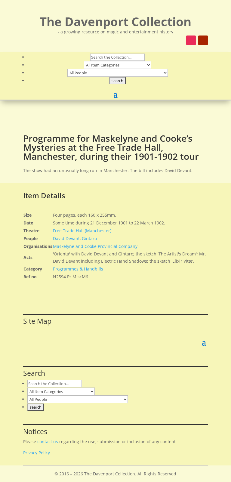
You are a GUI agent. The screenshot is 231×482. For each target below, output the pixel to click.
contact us (47, 441)
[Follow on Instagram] (191, 40)
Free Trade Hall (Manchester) (82, 230)
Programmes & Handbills (78, 269)
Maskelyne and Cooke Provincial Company (95, 246)
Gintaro (89, 238)
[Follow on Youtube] (203, 40)
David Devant (66, 238)
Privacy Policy (36, 453)
